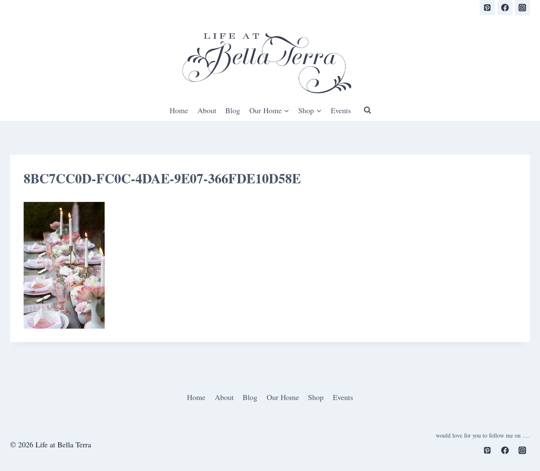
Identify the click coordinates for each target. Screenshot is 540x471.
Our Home (283, 397)
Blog (232, 110)
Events (341, 110)
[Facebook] (505, 7)
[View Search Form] (367, 110)
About (206, 110)
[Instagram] (522, 7)
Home (179, 110)
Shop (316, 397)
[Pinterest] (487, 7)
